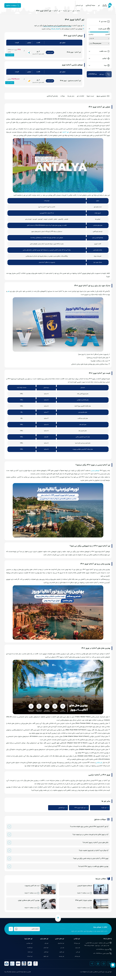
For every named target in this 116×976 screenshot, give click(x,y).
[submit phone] (11, 929)
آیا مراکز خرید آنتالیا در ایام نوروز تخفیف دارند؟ (93, 850)
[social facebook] (98, 963)
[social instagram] (104, 963)
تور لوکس (99, 763)
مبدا (105, 65)
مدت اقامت (102, 51)
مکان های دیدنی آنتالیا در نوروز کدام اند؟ (95, 842)
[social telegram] (92, 963)
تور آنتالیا (65, 132)
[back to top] (58, 918)
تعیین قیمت (102, 29)
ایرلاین (104, 58)
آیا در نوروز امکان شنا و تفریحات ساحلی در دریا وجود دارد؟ (90, 835)
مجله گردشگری (90, 5)
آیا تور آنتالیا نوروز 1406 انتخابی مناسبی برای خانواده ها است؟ (89, 827)
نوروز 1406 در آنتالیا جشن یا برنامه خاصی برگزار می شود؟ (90, 858)
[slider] (89, 32)
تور (8, 291)
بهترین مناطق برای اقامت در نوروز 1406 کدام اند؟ (93, 866)
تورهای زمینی (95, 471)
